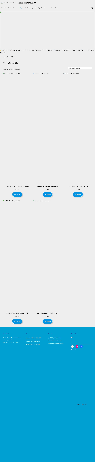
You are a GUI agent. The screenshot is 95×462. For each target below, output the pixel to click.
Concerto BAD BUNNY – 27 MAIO (22, 50)
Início (4, 56)
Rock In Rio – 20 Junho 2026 (17, 313)
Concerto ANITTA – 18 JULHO (43, 50)
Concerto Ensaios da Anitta (47, 186)
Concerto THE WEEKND (78, 186)
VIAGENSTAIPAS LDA (27, 3)
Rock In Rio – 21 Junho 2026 (47, 313)
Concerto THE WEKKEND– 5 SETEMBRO (67, 50)
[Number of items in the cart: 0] (92, 8)
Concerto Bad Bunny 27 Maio (17, 186)
